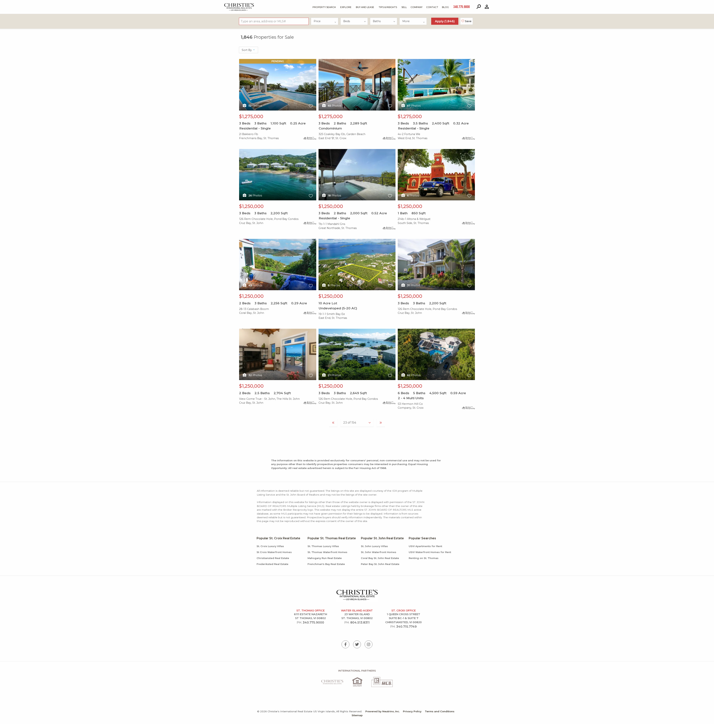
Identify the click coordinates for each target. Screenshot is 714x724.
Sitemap (357, 715)
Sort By (247, 50)
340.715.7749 (406, 626)
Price (317, 21)
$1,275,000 (251, 116)
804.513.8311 (360, 622)
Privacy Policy (412, 711)
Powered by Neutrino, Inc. (382, 711)
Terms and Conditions (439, 711)
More (406, 21)
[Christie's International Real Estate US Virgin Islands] (229, 4)
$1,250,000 (251, 206)
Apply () (445, 21)
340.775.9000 (313, 622)
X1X (241, 61)
